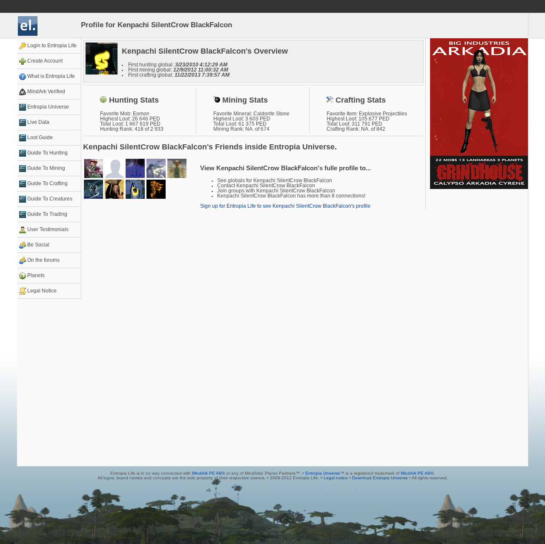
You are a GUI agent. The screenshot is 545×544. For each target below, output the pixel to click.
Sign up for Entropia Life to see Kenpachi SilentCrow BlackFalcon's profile (285, 206)
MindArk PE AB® (208, 473)
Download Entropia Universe (380, 477)
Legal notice (336, 477)
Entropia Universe (322, 473)
